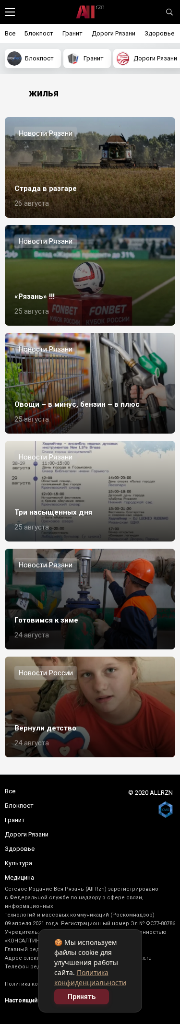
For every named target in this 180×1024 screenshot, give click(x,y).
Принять (82, 996)
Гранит (72, 33)
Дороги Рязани (113, 33)
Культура (18, 863)
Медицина (19, 877)
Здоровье (159, 33)
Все (10, 33)
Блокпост (38, 33)
